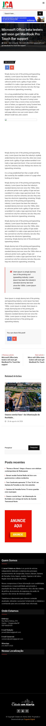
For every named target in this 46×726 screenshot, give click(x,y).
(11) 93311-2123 (7, 646)
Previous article (8, 355)
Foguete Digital (29, 719)
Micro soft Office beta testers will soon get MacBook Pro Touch (36, 359)
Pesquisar (8, 448)
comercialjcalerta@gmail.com (12, 639)
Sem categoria (13, 43)
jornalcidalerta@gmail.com (11, 632)
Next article (39, 355)
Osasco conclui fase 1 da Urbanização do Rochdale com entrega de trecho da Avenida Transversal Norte (20, 498)
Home (5, 43)
